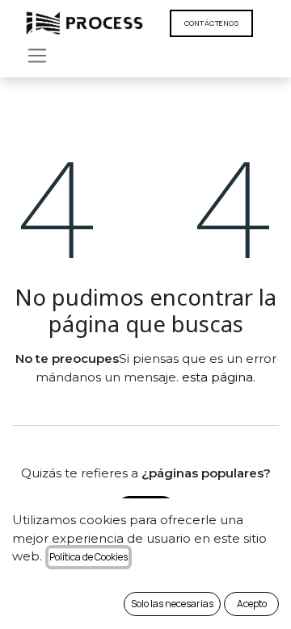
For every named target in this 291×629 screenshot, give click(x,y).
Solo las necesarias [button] (172, 603)
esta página (217, 377)
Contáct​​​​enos (211, 23)
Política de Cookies (88, 557)
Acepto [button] (252, 603)
